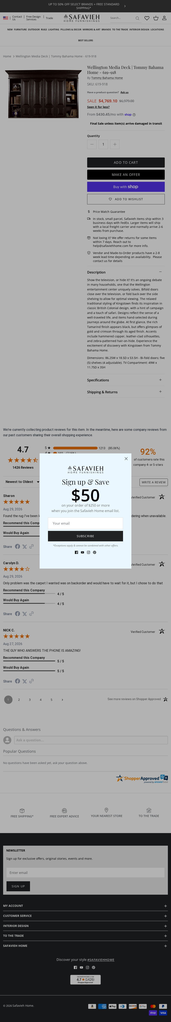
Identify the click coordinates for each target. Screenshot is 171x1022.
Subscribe (85, 536)
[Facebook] (76, 552)
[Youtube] (82, 552)
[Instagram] (88, 552)
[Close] (126, 458)
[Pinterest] (94, 552)
